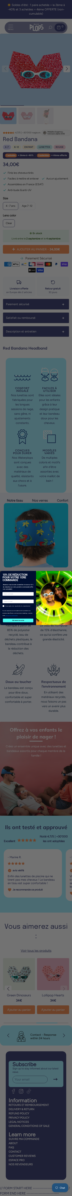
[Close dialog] (69, 574)
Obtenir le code (18, 620)
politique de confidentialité (11, 615)
